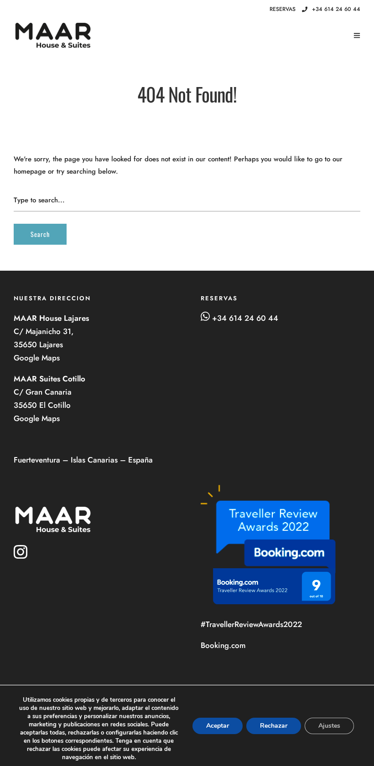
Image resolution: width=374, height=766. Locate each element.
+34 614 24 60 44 (336, 9)
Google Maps (38, 357)
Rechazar (273, 725)
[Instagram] (251, 9)
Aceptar (217, 725)
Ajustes (329, 725)
